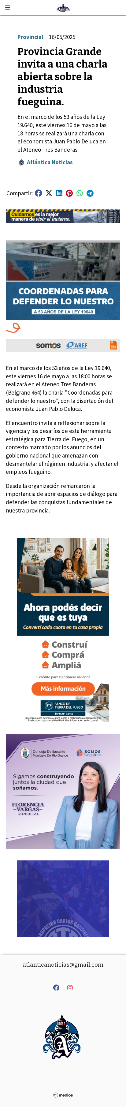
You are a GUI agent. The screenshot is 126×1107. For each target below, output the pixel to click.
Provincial (30, 37)
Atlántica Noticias (50, 162)
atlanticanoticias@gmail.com (63, 964)
